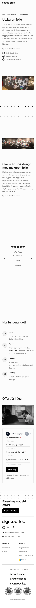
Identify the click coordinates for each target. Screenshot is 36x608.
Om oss (4, 551)
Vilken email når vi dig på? (16, 452)
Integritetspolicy (24, 548)
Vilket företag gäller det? (15, 445)
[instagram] (3, 527)
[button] (5, 259)
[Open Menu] (32, 2)
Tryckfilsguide (23, 551)
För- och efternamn (13, 437)
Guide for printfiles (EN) (26, 555)
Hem (4, 14)
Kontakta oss (6, 548)
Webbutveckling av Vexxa (18, 599)
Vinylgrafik (12, 14)
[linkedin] (8, 527)
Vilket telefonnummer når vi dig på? (17, 460)
